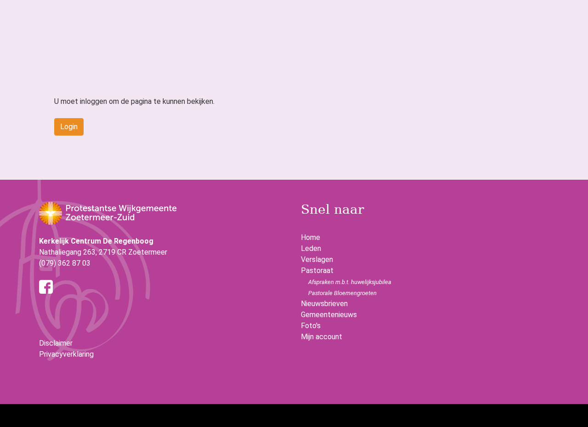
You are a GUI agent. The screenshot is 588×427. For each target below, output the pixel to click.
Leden (311, 248)
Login (69, 126)
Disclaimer (56, 343)
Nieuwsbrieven (324, 303)
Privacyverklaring (66, 354)
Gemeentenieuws (329, 314)
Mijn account (321, 336)
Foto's (311, 325)
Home (310, 237)
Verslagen (317, 259)
